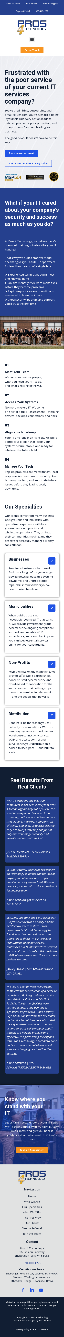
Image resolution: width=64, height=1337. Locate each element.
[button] (32, 39)
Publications (31, 4)
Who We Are (32, 1202)
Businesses (19, 559)
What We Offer (32, 1212)
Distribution (19, 714)
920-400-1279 (42, 11)
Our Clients (32, 1223)
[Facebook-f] (23, 1290)
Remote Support (50, 4)
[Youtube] (41, 1290)
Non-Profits (19, 662)
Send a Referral (13, 4)
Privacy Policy (23, 1329)
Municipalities (21, 606)
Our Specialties (32, 1207)
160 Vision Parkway (32, 1252)
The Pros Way (32, 1217)
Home (32, 1196)
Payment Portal (23, 11)
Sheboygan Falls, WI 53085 (32, 1255)
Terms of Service (39, 1329)
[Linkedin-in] (32, 1290)
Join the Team (32, 1233)
